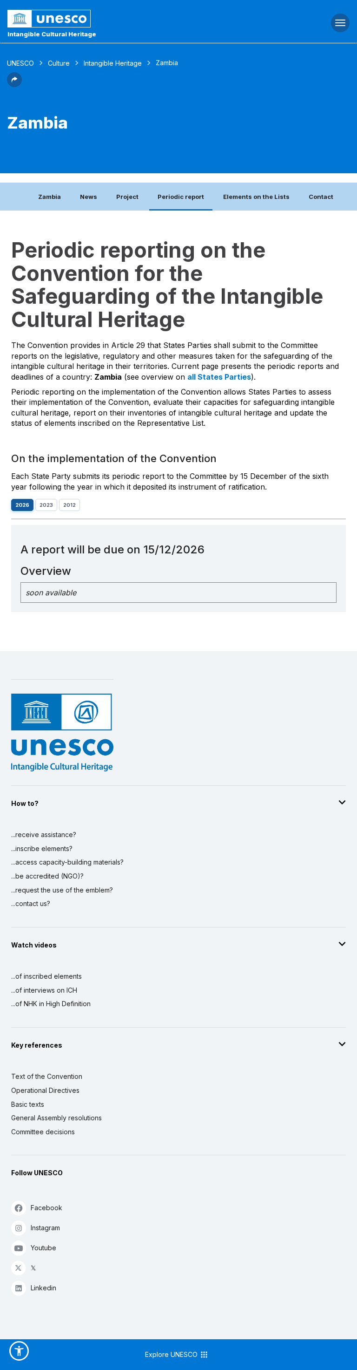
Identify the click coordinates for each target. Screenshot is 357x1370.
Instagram (45, 1228)
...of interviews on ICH (44, 990)
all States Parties (219, 377)
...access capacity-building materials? (67, 862)
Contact (321, 196)
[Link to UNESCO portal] (119, 18)
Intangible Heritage (113, 63)
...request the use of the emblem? (62, 890)
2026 (22, 505)
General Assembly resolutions (56, 1118)
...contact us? (30, 903)
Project (127, 196)
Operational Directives (45, 1090)
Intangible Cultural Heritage (51, 34)
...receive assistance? (43, 834)
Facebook (46, 1208)
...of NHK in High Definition (51, 1004)
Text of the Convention (46, 1076)
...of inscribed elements (46, 976)
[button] (14, 84)
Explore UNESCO (172, 1354)
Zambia (49, 196)
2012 (69, 505)
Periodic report (181, 196)
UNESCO (20, 63)
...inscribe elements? (42, 848)
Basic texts (27, 1104)
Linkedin (43, 1288)
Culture (59, 63)
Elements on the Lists (256, 196)
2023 (46, 505)
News (88, 196)
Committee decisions (43, 1132)
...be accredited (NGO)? (47, 876)
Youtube (43, 1248)
